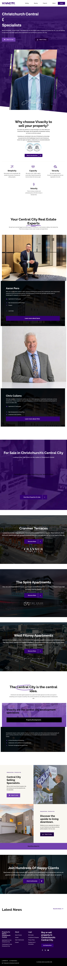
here (32, 478)
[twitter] (45, 950)
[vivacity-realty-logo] (8, 2)
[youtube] (48, 950)
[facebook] (42, 950)
